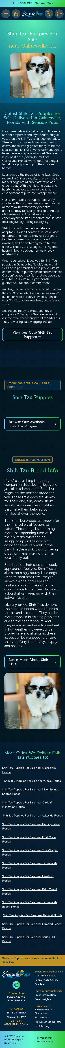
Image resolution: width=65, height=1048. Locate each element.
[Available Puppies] (16, 13)
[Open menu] (5, 13)
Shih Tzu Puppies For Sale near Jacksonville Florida (29, 865)
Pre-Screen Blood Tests (48, 1021)
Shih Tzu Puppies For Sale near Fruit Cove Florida (29, 839)
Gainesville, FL (50, 958)
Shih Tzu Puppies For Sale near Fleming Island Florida (31, 826)
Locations (30, 958)
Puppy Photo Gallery (46, 979)
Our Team (40, 984)
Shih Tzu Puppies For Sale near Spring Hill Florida (28, 939)
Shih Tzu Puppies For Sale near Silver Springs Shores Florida (30, 792)
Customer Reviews (45, 975)
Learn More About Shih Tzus (28, 661)
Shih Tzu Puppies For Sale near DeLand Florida (32, 915)
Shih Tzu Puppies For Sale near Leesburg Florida (28, 878)
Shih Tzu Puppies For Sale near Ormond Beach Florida (32, 926)
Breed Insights (43, 999)
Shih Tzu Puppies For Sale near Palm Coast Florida (29, 891)
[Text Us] (59, 13)
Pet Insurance (42, 1017)
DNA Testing (42, 1026)
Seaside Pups (11, 958)
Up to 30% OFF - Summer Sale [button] (32, 3)
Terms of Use (44, 1037)
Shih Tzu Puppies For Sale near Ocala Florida (32, 781)
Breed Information (45, 994)
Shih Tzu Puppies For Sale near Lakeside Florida (32, 815)
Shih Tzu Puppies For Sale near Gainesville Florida (29, 770)
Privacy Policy (44, 1041)
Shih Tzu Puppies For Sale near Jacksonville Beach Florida (29, 904)
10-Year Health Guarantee (43, 1011)
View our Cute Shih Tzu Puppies (32, 334)
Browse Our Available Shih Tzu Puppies (27, 424)
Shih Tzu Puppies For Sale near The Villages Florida (30, 852)
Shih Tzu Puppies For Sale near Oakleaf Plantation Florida (27, 805)
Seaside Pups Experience (49, 971)
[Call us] (49, 13)
